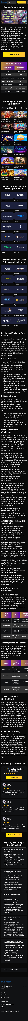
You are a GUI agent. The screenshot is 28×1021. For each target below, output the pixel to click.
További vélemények (14, 834)
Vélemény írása (14, 777)
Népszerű (3, 108)
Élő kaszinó (11, 108)
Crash (18, 108)
